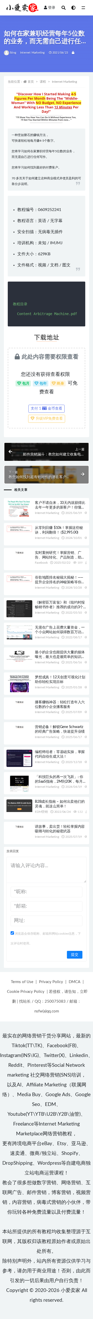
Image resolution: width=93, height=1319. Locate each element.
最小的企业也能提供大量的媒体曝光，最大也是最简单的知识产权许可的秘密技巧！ (60, 656)
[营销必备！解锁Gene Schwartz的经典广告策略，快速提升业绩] (19, 727)
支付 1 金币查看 (46, 408)
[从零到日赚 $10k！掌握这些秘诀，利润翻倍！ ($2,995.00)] (19, 529)
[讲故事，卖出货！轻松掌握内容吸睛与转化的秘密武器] (19, 826)
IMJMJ (56, 243)
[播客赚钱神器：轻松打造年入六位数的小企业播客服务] (19, 702)
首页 (31, 81)
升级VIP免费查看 (49, 418)
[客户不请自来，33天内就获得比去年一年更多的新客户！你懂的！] (19, 509)
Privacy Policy (51, 982)
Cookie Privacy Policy (25, 992)
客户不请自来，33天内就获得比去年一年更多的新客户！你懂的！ (60, 507)
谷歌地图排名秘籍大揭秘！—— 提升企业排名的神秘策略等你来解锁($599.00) (60, 582)
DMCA (74, 982)
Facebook (41, 562)
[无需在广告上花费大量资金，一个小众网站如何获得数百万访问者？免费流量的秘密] (19, 632)
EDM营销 (41, 811)
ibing (13, 52)
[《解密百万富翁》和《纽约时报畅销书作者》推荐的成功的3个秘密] (19, 608)
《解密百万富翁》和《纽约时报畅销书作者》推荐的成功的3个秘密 (60, 607)
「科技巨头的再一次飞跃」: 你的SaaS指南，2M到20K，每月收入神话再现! (60, 781)
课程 (43, 81)
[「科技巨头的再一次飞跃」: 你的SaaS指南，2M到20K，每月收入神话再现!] (19, 786)
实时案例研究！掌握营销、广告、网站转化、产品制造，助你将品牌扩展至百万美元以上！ (60, 557)
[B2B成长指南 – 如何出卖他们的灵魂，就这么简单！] (19, 805)
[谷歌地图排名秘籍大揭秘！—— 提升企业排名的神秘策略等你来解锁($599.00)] (19, 578)
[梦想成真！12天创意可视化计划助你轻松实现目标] (19, 684)
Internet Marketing (32, 52)
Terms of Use (22, 982)
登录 (51, 8)
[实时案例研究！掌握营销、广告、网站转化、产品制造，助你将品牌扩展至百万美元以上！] (19, 553)
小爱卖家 (70, 1290)
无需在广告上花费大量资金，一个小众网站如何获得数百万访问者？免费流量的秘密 (60, 632)
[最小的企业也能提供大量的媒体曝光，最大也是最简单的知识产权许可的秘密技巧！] (19, 656)
